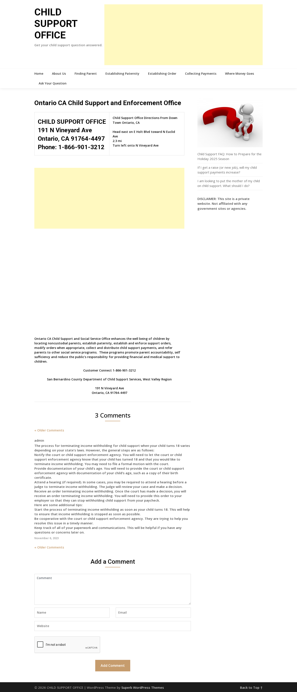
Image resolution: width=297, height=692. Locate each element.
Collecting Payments (200, 73)
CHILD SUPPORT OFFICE (55, 24)
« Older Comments (49, 430)
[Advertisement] (183, 34)
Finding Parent (86, 73)
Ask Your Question (53, 83)
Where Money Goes (239, 73)
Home (38, 73)
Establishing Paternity (122, 73)
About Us (59, 73)
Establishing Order (162, 73)
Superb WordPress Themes (142, 687)
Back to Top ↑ (251, 687)
